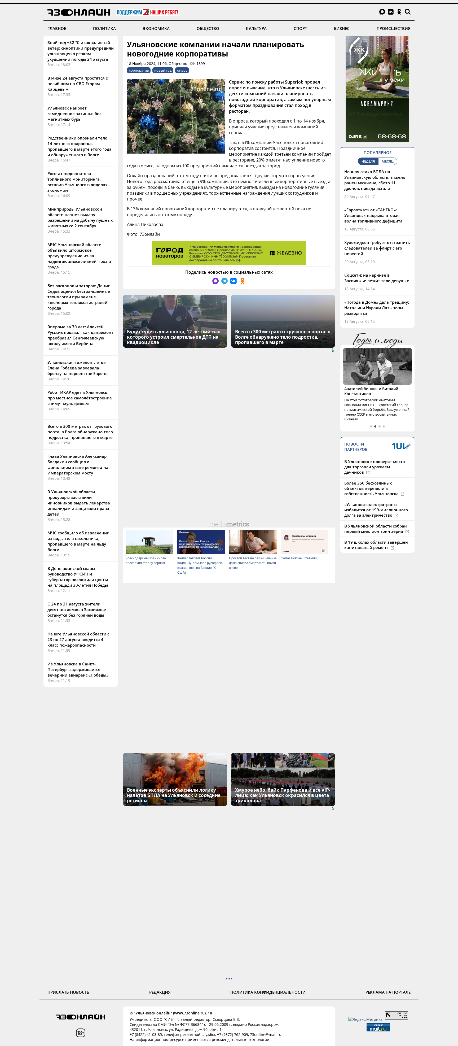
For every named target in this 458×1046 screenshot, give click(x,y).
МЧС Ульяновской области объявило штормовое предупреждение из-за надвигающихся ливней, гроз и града (79, 255)
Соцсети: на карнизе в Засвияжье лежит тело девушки (376, 277)
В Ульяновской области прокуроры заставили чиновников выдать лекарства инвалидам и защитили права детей (78, 503)
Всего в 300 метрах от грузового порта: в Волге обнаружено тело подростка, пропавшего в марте (80, 432)
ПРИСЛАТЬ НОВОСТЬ (68, 992)
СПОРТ (300, 28)
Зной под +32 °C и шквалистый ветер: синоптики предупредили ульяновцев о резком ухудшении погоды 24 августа (80, 51)
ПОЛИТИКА (104, 28)
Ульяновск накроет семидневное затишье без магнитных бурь (74, 113)
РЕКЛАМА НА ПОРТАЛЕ (388, 992)
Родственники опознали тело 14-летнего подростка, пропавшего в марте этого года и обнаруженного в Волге (79, 146)
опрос (182, 70)
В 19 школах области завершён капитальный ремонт (376, 544)
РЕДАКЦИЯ (160, 992)
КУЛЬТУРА (256, 28)
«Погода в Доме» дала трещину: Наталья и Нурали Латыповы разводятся (376, 307)
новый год (162, 70)
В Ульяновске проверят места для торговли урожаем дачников (374, 467)
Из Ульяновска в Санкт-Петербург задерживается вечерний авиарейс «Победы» (77, 669)
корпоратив (139, 70)
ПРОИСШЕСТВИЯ (394, 28)
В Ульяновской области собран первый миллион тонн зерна (375, 528)
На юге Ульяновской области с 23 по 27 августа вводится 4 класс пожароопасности (78, 639)
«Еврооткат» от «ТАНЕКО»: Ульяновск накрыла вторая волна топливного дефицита (373, 215)
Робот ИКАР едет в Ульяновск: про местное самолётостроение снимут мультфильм (79, 398)
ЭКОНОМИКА (156, 28)
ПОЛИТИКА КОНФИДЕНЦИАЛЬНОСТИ (268, 992)
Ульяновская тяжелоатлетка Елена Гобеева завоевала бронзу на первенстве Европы (77, 368)
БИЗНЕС (342, 28)
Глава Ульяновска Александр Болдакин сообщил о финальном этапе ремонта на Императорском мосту (77, 465)
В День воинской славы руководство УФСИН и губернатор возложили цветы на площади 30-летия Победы (77, 577)
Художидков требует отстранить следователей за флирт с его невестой (377, 248)
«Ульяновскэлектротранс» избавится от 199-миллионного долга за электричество (376, 510)
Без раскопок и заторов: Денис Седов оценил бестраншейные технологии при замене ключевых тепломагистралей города (78, 297)
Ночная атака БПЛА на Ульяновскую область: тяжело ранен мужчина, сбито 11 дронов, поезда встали (374, 180)
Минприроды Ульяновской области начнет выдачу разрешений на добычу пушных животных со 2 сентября (80, 217)
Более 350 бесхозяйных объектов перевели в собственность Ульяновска (372, 488)
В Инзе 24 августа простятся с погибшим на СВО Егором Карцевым (77, 83)
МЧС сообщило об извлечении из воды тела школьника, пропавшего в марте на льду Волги (78, 541)
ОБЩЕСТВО (208, 28)
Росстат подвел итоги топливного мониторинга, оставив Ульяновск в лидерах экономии (77, 182)
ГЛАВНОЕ (56, 28)
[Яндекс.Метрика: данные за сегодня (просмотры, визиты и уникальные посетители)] (365, 1019)
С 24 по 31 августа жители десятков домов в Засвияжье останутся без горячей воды (76, 609)
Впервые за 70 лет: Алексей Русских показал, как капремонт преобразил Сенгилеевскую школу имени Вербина (80, 335)
